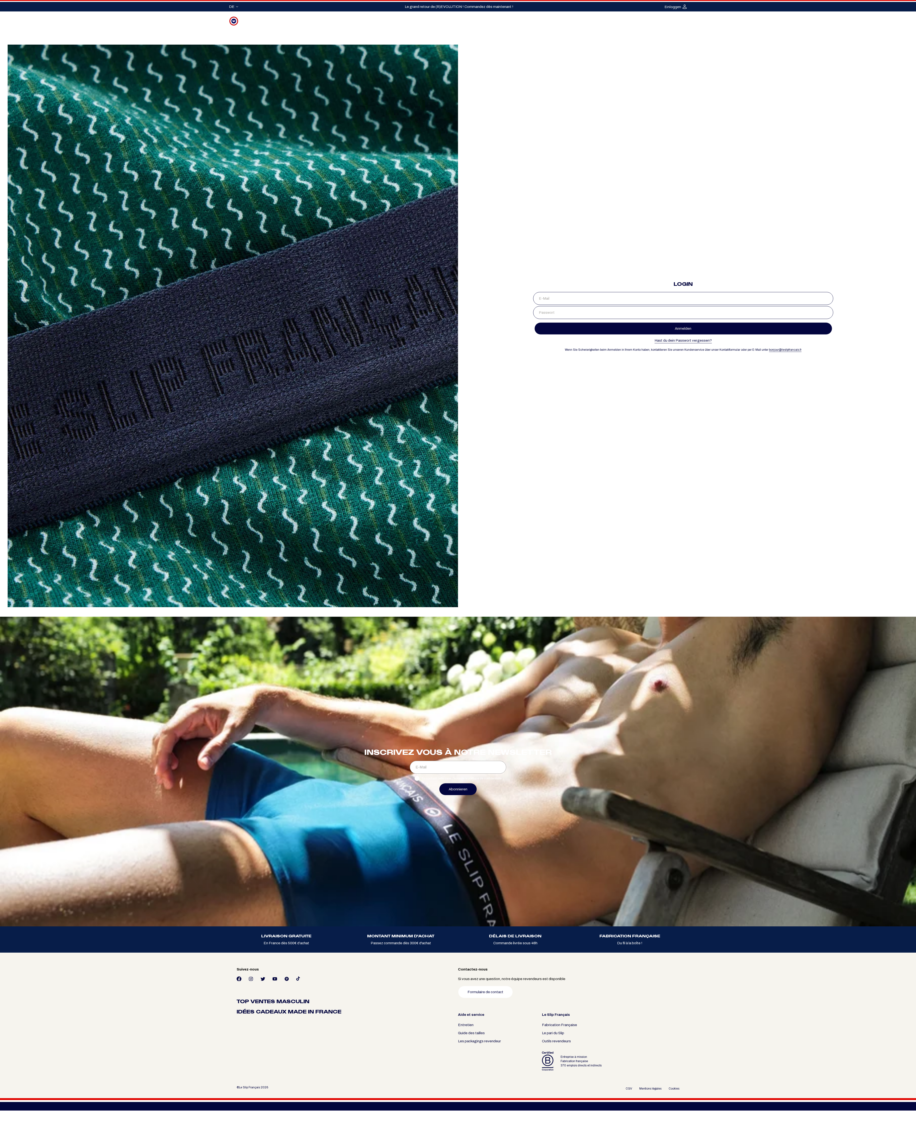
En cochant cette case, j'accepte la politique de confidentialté (462, 778)
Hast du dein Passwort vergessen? (683, 340)
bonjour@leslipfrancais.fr (785, 349)
